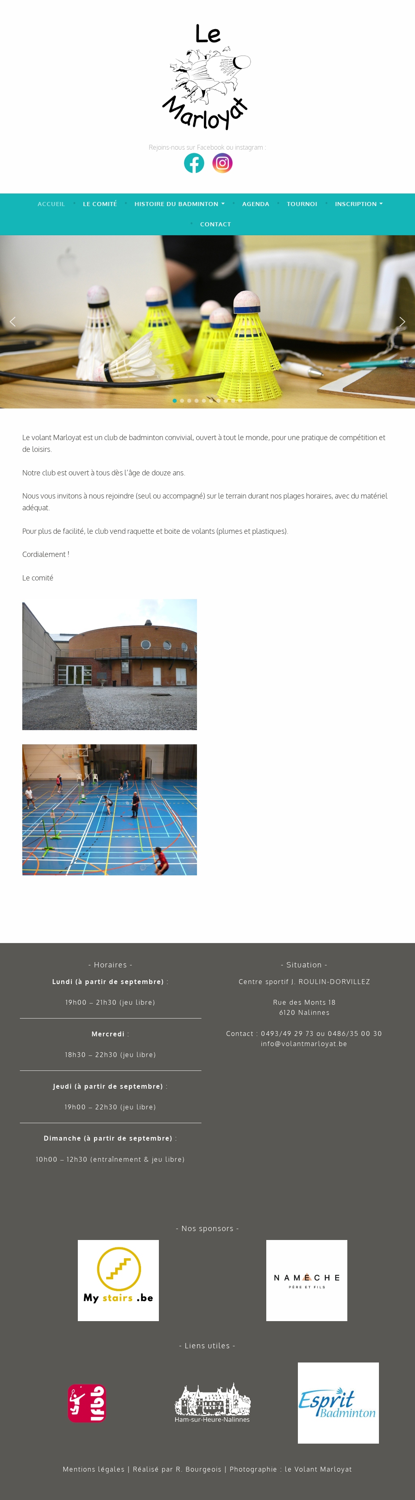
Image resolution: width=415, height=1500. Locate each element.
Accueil (51, 204)
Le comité (100, 204)
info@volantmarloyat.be (304, 1044)
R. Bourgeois (199, 1469)
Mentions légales (94, 1469)
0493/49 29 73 (287, 1033)
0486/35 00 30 (355, 1033)
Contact (215, 224)
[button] (405, 244)
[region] (207, 321)
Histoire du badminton (176, 204)
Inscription (356, 204)
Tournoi (302, 204)
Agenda (256, 204)
